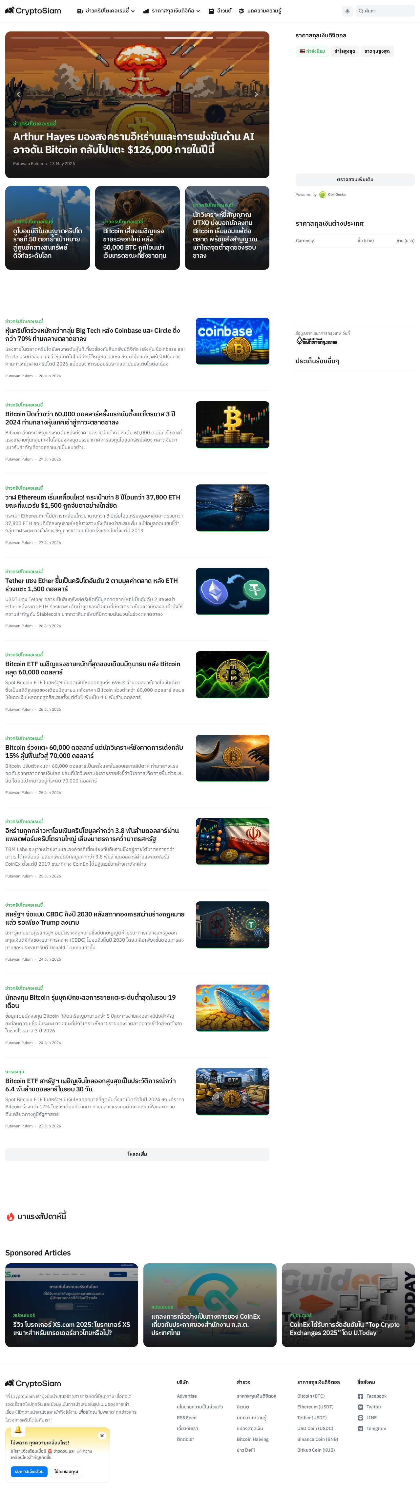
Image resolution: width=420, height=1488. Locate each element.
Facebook (377, 1396)
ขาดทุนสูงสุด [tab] (377, 51)
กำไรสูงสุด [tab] (344, 51)
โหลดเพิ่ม (137, 1154)
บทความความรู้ (264, 11)
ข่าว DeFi (246, 1450)
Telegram (376, 1428)
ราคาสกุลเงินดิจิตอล (256, 1396)
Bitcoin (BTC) (311, 1396)
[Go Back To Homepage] (33, 11)
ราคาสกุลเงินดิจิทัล (173, 11)
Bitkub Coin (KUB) (316, 1450)
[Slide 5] (240, 38)
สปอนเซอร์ (24, 1315)
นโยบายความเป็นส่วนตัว (200, 1406)
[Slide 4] (188, 38)
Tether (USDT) (312, 1417)
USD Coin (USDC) (315, 1428)
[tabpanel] (355, 115)
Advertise (187, 1396)
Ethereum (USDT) (315, 1406)
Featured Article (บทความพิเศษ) (41, 1344)
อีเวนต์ (224, 11)
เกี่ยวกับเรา (187, 1428)
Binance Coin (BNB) (317, 1439)
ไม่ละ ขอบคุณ (66, 1471)
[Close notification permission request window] (102, 1436)
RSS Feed (187, 1417)
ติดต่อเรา (186, 1439)
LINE (372, 1417)
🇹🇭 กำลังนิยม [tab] (312, 51)
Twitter (374, 1406)
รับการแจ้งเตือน (29, 1471)
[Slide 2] (86, 38)
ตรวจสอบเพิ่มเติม (355, 180)
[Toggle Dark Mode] (347, 11)
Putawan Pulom (28, 163)
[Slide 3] (137, 38)
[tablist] (355, 48)
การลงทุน (14, 1072)
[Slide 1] (34, 38)
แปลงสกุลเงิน (250, 1428)
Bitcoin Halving (253, 1439)
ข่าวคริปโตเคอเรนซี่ (107, 11)
